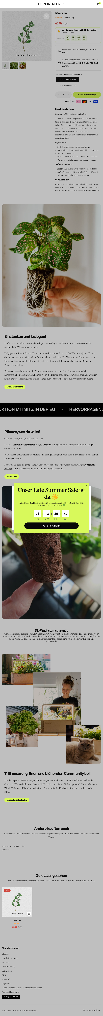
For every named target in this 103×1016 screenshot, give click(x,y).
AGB (4, 975)
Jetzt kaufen (12, 477)
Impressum (6, 984)
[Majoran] (17, 902)
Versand (5, 962)
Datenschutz (7, 971)
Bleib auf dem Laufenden (17, 800)
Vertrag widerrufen (11, 997)
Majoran (17, 920)
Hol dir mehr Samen (15, 387)
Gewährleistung (8, 967)
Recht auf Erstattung (10, 992)
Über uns (5, 954)
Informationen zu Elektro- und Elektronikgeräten (22, 988)
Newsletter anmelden (10, 958)
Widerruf (5, 979)
